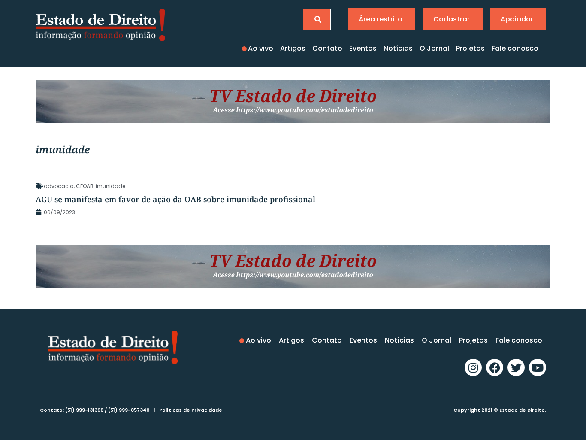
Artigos (292, 48)
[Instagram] (473, 367)
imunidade (110, 186)
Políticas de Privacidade (190, 410)
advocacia (59, 186)
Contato (327, 48)
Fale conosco (515, 48)
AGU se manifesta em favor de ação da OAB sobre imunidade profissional (175, 199)
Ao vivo (260, 48)
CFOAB (85, 186)
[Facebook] (494, 367)
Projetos (470, 48)
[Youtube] (537, 367)
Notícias (398, 48)
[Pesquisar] (316, 19)
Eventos (363, 48)
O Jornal (434, 48)
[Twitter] (516, 367)
